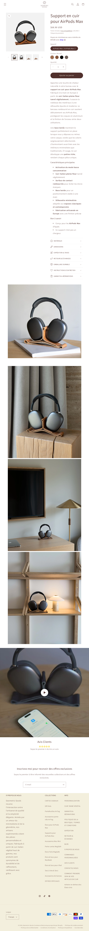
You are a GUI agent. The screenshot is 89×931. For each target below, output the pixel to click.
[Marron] (57, 57)
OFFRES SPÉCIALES (52, 881)
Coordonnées (79, 927)
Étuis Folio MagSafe (52, 852)
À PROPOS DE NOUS (71, 849)
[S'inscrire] (63, 785)
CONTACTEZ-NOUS (71, 868)
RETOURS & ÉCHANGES (68, 837)
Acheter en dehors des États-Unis (72, 886)
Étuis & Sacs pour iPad (53, 865)
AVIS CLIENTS (69, 863)
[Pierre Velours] (66, 57)
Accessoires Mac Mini (53, 841)
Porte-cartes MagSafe (53, 846)
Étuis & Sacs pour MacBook (51, 858)
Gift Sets (48, 806)
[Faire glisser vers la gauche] (8, 57)
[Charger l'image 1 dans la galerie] (14, 57)
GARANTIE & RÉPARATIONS (69, 812)
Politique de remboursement (74, 925)
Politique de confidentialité (29, 927)
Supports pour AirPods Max (50, 834)
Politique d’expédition (65, 927)
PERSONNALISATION (72, 801)
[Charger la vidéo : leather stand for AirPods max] (44, 692)
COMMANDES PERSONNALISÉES (71, 856)
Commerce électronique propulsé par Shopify (48, 925)
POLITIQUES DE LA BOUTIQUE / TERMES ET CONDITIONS (72, 822)
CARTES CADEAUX (51, 801)
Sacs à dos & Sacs (51, 870)
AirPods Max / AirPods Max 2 (64, 48)
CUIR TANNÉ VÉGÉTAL (72, 806)
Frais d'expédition (66, 31)
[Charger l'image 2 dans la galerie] (22, 57)
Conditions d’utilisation (48, 927)
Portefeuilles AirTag (52, 811)
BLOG (66, 844)
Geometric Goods (28, 925)
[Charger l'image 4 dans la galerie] (36, 57)
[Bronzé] (52, 57)
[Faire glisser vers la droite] (42, 57)
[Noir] (61, 57)
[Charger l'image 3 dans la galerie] (29, 57)
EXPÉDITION (69, 830)
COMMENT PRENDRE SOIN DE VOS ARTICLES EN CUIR (72, 876)
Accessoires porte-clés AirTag (52, 818)
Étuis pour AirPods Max (52, 826)
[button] (5, 4)
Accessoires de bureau (53, 876)
